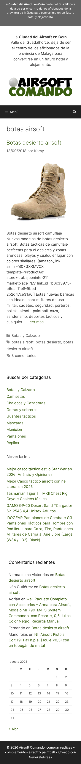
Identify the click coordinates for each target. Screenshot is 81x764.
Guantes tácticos (21, 416)
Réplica (12, 443)
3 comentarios (23, 355)
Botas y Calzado (25, 335)
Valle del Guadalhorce (61, 4)
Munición (14, 429)
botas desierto (48, 342)
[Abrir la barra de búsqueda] (74, 111)
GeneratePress (40, 757)
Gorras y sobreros (22, 410)
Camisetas (15, 396)
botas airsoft (22, 342)
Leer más (35, 322)
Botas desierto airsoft (33, 142)
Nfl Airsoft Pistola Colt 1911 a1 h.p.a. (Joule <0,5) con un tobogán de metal (39, 640)
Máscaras (14, 423)
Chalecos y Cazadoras (25, 403)
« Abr (13, 729)
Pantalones (16, 436)
